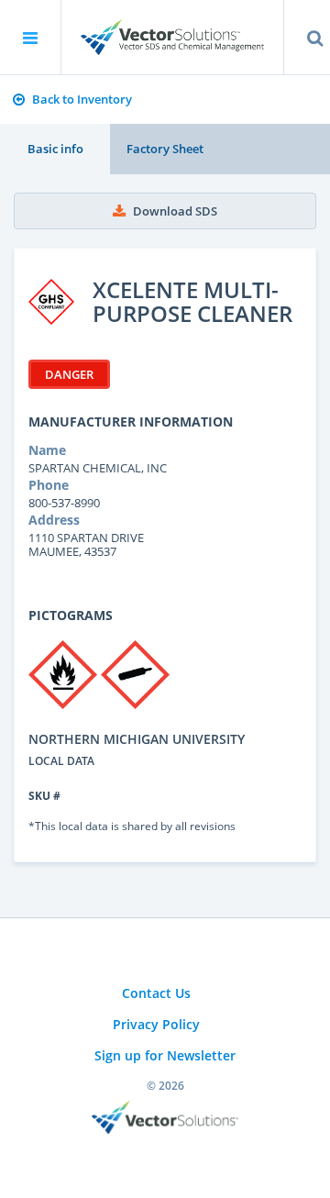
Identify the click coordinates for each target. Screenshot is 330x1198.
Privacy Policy (156, 1024)
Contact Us (156, 993)
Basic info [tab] (55, 148)
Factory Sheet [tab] (165, 148)
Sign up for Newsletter (165, 1055)
